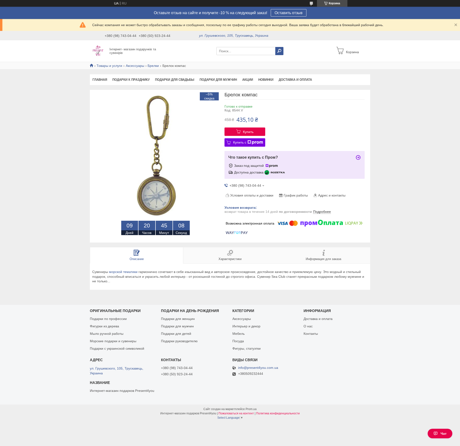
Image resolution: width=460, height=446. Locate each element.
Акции (247, 79)
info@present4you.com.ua (258, 368)
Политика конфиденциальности (278, 413)
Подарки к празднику (131, 79)
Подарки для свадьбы (174, 79)
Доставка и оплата (295, 79)
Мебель (238, 334)
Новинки (265, 79)
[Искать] (279, 51)
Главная (99, 79)
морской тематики (123, 272)
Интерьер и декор (246, 326)
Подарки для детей (176, 334)
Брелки (153, 66)
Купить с (239, 142)
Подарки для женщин (178, 319)
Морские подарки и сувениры (113, 341)
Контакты (311, 334)
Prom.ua (251, 409)
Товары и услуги (109, 66)
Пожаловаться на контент (236, 413)
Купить (248, 132)
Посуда (238, 341)
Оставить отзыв (289, 13)
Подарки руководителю (179, 341)
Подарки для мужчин (218, 79)
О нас (308, 326)
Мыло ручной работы (106, 334)
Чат (444, 433)
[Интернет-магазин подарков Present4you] (98, 51)
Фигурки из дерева (104, 326)
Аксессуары (135, 66)
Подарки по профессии (108, 319)
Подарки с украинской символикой (117, 348)
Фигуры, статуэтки (246, 348)
